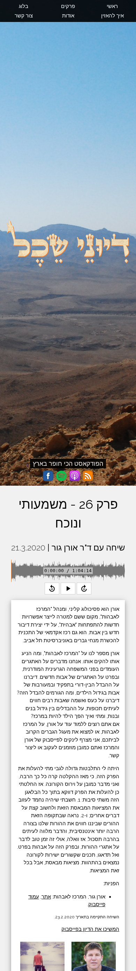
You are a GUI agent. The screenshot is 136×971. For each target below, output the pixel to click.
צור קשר (24, 16)
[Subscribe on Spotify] (61, 475)
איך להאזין (112, 16)
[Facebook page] (48, 475)
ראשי (112, 6)
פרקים (68, 6)
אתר (46, 897)
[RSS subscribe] (87, 475)
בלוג (23, 6)
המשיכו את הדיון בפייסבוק (90, 929)
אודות (68, 16)
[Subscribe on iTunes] (74, 475)
